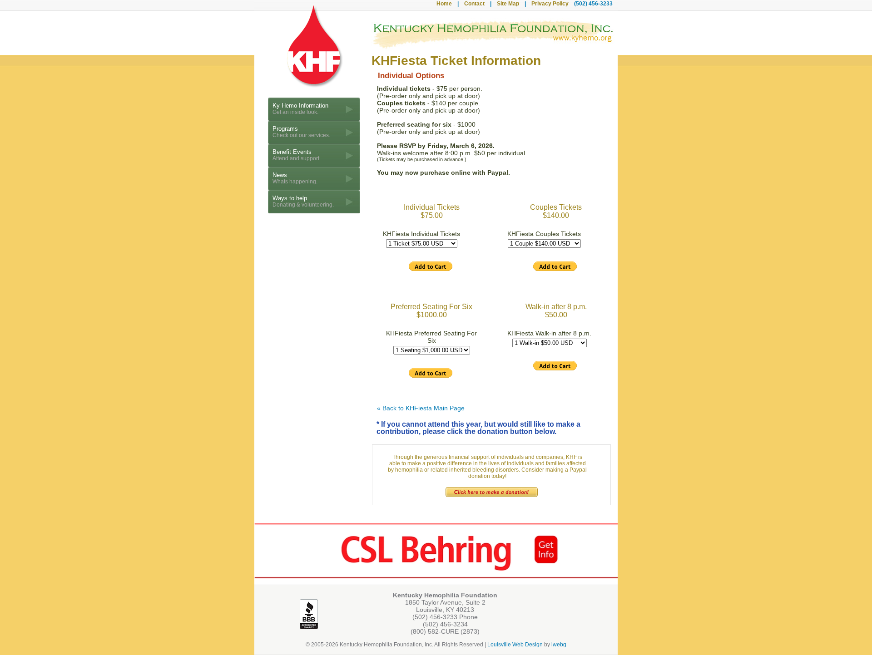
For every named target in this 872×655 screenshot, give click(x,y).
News (294, 178)
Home (444, 3)
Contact (474, 3)
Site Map (508, 3)
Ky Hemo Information (300, 108)
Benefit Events (296, 155)
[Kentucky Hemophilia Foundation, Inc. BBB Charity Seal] (309, 627)
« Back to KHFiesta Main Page (421, 408)
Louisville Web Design (515, 644)
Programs (301, 131)
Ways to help (303, 201)
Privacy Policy (550, 3)
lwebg (558, 644)
